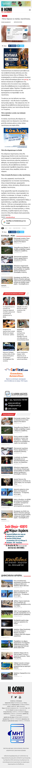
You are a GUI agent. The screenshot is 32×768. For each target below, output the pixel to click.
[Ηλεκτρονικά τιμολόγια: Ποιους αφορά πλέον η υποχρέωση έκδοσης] (7, 259)
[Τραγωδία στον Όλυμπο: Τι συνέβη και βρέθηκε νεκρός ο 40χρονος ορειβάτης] (7, 250)
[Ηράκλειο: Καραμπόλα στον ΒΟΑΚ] (7, 676)
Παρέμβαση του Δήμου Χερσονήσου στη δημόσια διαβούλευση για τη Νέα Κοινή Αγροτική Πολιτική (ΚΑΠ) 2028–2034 (21, 644)
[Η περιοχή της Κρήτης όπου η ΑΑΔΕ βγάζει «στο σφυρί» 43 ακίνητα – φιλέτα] (9, 323)
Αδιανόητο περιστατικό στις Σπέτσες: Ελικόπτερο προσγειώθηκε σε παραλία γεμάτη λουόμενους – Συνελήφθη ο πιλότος (22, 269)
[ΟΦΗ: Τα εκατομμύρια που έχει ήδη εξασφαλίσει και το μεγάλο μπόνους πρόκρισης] (7, 614)
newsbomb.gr (10, 217)
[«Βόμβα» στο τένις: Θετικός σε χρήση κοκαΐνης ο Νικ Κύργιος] (23, 301)
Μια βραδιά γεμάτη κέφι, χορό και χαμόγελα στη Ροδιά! (21, 622)
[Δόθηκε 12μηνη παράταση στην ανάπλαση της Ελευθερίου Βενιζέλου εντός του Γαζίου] (7, 603)
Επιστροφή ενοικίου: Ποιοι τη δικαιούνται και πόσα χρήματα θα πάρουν (22, 240)
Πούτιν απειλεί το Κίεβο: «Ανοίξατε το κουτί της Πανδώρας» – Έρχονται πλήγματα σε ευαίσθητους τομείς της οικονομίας (22, 440)
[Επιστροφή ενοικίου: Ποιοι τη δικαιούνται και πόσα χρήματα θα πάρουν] (7, 241)
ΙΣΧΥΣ (6, 228)
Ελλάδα (5, 16)
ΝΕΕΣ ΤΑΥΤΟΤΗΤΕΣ (16, 228)
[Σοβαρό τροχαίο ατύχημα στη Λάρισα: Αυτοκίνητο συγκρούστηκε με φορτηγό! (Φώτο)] (7, 665)
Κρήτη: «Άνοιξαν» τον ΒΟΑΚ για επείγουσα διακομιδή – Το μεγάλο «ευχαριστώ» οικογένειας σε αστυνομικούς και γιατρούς (22, 503)
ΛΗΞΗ (10, 228)
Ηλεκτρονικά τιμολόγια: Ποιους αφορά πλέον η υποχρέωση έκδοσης (21, 258)
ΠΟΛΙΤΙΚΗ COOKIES (20, 750)
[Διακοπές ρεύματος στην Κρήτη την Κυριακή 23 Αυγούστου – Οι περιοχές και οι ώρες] (7, 492)
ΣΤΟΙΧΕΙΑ (24, 228)
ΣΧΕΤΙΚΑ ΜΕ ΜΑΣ (8, 748)
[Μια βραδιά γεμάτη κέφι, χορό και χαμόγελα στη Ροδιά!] (7, 623)
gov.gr (26, 79)
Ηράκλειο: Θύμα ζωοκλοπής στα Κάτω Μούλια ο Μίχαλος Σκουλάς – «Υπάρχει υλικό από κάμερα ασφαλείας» (22, 633)
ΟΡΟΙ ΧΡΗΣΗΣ (18, 748)
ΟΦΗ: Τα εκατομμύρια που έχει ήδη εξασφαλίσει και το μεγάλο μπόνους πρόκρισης (22, 612)
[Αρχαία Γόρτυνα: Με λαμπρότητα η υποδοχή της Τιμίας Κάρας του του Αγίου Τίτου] (7, 482)
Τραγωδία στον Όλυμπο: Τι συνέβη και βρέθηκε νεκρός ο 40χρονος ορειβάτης (22, 249)
